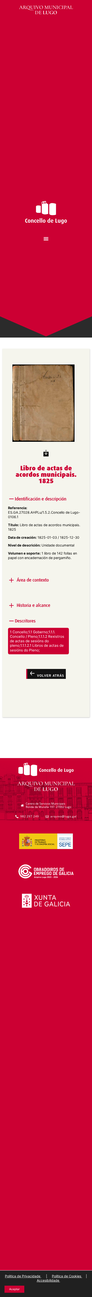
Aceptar (14, 1289)
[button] (46, 239)
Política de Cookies (67, 1276)
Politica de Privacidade (23, 1276)
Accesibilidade (48, 1280)
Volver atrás (50, 675)
